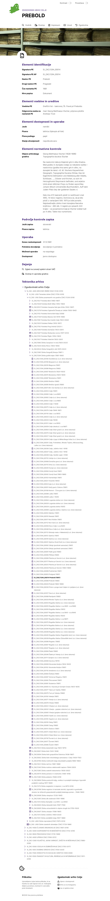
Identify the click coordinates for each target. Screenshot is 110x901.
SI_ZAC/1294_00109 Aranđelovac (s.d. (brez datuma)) (53, 359)
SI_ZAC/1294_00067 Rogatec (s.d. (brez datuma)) (51, 645)
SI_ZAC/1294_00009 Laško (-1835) (46, 497)
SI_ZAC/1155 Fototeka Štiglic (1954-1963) (46, 336)
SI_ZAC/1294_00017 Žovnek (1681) (46, 741)
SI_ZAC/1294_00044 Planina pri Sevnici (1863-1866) (52, 568)
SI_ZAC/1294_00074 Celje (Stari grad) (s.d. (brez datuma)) (54, 433)
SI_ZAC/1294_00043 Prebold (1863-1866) (49, 584)
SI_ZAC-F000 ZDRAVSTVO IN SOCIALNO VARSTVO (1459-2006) (50, 853)
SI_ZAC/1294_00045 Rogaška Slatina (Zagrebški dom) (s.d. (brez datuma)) (60, 635)
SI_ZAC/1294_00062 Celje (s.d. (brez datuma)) (50, 397)
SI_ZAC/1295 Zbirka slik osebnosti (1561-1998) (48, 798)
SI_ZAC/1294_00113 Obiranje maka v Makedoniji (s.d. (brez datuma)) (58, 532)
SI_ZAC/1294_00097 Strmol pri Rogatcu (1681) (50, 677)
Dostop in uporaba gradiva (36, 274)
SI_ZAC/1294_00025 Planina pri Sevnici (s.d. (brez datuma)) (55, 565)
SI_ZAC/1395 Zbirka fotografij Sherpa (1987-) (47, 352)
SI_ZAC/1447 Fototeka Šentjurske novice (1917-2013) (50, 333)
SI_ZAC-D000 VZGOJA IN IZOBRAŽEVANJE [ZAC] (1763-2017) (49, 846)
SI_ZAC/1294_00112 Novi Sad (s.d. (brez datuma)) (51, 523)
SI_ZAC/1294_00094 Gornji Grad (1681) (48, 471)
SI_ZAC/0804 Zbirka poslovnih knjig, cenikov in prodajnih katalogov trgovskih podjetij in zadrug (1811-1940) (59, 781)
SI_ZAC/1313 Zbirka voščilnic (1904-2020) (46, 815)
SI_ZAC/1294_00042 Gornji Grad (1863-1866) (50, 474)
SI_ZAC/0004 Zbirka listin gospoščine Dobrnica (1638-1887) (53, 754)
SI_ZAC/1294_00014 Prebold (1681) (47, 577)
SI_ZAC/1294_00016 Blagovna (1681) (47, 365)
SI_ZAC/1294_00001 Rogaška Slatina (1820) (49, 616)
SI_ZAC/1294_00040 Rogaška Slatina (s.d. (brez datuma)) (54, 629)
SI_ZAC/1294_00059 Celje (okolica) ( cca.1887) (50, 426)
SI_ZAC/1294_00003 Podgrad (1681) (47, 574)
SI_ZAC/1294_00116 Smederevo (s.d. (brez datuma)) (52, 670)
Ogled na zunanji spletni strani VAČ (40, 269)
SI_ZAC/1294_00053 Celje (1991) (45, 391)
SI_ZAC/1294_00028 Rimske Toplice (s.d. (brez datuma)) (54, 599)
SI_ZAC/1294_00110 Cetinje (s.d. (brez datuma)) (51, 458)
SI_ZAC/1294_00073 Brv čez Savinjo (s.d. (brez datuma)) (54, 388)
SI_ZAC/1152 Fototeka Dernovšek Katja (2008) (48, 313)
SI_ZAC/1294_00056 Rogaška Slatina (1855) (49, 609)
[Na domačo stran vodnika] (14, 8)
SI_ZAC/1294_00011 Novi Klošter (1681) (48, 519)
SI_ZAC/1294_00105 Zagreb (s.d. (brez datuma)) (51, 719)
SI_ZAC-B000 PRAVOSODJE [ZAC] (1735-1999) (43, 834)
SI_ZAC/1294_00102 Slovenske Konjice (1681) (50, 667)
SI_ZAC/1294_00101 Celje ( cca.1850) (47, 423)
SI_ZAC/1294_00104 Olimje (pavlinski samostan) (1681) (53, 548)
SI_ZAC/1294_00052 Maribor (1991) (46, 513)
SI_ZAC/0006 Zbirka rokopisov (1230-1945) (47, 795)
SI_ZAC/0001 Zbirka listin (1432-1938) (45, 751)
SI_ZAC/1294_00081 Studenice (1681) (47, 683)
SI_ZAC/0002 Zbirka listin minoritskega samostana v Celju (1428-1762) (56, 758)
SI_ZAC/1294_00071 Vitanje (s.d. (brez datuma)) (51, 699)
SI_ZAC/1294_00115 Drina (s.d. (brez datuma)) (50, 465)
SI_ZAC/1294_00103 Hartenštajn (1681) (48, 477)
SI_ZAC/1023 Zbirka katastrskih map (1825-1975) (49, 748)
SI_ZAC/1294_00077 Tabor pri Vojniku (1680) (50, 690)
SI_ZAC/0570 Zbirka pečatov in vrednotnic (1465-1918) (51, 774)
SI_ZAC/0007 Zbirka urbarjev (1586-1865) (46, 811)
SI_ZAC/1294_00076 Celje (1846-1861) (47, 410)
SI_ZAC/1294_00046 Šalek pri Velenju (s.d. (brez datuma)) (54, 654)
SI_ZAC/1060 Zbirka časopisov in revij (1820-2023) (50, 343)
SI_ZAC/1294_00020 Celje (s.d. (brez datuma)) (50, 417)
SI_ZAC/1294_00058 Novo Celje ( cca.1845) (49, 526)
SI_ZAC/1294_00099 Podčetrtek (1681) (48, 571)
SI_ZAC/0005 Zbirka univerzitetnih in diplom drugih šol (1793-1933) (55, 808)
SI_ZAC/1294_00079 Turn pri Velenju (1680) (49, 693)
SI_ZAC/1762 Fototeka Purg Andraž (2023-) (47, 326)
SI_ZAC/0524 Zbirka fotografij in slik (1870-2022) (49, 349)
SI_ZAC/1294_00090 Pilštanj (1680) (46, 555)
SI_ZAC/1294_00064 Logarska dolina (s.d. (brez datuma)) (54, 500)
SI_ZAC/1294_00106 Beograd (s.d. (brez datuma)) (51, 362)
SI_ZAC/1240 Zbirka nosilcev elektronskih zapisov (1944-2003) (54, 767)
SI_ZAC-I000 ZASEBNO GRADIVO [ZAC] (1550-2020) (45, 850)
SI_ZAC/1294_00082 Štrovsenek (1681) (48, 680)
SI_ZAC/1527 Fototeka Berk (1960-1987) (46, 301)
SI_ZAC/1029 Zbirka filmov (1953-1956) (46, 346)
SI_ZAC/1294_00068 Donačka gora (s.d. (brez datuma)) (53, 461)
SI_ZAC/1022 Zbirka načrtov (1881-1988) (46, 764)
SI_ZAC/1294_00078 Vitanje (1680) (46, 703)
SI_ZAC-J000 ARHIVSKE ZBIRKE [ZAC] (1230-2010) (45, 291)
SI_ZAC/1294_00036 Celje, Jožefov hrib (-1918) (50, 448)
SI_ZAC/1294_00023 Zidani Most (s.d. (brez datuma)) (53, 735)
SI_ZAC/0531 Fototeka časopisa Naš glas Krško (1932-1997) (53, 307)
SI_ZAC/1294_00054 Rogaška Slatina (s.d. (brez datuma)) (54, 603)
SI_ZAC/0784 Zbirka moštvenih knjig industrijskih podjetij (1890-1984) (56, 761)
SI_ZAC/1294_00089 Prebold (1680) (46, 581)
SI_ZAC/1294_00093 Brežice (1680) (46, 381)
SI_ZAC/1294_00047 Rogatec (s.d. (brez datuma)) (51, 648)
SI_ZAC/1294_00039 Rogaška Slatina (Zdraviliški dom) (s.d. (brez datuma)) (60, 638)
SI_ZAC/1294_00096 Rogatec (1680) (47, 641)
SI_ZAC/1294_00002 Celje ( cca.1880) (47, 401)
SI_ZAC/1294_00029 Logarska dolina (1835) (49, 506)
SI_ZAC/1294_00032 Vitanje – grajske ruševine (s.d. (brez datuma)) (57, 709)
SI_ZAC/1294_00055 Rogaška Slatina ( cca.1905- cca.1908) (55, 606)
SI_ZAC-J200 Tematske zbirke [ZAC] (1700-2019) (46, 294)
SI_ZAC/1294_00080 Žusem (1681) (46, 745)
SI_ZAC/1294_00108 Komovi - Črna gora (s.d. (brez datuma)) (55, 490)
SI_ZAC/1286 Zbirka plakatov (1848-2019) (46, 777)
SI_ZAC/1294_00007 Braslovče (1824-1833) (49, 372)
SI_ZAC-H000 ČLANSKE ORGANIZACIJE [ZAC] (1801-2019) (48, 828)
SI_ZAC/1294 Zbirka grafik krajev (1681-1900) (48, 355)
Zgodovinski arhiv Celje (37, 287)
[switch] (66, 3)
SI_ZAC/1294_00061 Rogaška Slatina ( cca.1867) (51, 619)
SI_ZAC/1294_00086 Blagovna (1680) (47, 368)
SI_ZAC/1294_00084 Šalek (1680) (46, 651)
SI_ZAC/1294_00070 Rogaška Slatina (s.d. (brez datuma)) (54, 622)
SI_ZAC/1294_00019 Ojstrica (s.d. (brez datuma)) (51, 539)
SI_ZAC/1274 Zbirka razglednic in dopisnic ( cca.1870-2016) (53, 786)
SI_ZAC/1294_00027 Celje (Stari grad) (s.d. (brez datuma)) (54, 436)
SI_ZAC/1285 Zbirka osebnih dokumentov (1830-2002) (51, 770)
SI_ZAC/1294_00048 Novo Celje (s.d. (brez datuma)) (52, 529)
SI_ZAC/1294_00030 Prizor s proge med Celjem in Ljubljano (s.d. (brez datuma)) (58, 588)
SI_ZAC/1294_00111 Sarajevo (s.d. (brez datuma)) (51, 658)
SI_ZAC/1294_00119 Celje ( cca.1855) (47, 413)
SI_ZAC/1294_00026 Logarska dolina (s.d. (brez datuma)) (54, 503)
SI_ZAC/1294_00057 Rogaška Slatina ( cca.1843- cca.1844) (55, 612)
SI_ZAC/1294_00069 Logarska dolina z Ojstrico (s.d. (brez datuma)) (57, 510)
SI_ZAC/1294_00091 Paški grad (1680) (47, 552)
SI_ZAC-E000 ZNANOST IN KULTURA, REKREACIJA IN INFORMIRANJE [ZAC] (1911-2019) (56, 857)
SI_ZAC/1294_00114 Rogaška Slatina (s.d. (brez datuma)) (54, 625)
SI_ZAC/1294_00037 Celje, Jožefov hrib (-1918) (50, 452)
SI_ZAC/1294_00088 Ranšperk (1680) (47, 596)
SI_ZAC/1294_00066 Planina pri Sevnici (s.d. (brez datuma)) (55, 558)
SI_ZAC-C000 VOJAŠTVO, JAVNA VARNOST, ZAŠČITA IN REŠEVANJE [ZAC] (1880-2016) (56, 842)
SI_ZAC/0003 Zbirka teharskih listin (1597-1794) (48, 805)
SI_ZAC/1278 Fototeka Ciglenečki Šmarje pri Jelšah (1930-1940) (54, 310)
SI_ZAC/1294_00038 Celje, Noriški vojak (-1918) (51, 455)
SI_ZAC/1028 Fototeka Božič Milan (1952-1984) (48, 304)
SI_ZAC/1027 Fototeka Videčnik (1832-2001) (47, 339)
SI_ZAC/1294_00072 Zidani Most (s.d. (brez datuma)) (53, 732)
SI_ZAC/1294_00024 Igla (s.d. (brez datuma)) (50, 484)
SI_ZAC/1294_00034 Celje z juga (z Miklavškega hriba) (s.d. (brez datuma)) (60, 439)
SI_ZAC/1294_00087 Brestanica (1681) (47, 378)
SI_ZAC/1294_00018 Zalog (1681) (45, 722)
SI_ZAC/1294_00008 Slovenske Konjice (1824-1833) (52, 664)
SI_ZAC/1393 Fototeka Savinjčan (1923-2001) (48, 330)
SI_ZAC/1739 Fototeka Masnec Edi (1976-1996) (48, 317)
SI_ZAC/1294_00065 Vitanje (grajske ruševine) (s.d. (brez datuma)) (57, 712)
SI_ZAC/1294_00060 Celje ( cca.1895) (47, 394)
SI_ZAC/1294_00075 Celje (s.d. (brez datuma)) (50, 407)
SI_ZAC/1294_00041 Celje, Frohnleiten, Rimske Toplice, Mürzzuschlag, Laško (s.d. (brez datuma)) (58, 444)
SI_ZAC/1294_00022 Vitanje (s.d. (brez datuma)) (51, 706)
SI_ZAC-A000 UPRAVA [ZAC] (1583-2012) (41, 837)
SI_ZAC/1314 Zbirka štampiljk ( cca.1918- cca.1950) (50, 802)
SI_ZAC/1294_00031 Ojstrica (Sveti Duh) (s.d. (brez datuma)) (55, 542)
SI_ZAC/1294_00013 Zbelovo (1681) (46, 729)
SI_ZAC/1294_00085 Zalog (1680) (46, 725)
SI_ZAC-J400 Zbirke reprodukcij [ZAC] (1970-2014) (47, 821)
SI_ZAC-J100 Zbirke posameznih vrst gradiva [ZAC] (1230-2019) (52, 297)
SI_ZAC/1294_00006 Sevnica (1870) (47, 661)
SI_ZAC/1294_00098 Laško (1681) (46, 494)
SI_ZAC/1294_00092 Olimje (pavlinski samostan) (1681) (53, 545)
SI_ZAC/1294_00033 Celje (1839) (46, 420)
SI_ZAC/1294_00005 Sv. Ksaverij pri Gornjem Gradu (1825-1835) (57, 687)
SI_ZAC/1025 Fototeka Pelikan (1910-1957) (47, 323)
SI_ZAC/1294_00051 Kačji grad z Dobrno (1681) (50, 487)
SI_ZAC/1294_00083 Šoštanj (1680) (46, 674)
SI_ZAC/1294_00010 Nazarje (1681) (46, 516)
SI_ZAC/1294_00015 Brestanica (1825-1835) (49, 375)
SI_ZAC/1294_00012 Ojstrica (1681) (46, 536)
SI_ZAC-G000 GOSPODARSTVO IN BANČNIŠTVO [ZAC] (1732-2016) (51, 831)
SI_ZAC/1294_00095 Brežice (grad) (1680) (49, 384)
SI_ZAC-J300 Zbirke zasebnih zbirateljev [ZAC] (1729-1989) (50, 824)
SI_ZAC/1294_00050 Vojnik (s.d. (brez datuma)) (51, 716)
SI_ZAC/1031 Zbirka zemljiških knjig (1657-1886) (48, 818)
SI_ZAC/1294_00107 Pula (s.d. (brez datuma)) (50, 593)
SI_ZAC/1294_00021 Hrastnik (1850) (47, 481)
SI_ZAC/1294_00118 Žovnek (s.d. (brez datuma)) (51, 738)
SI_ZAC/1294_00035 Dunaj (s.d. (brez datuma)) (50, 468)
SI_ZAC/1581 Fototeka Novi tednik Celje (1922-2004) (50, 320)
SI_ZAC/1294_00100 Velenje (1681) (46, 696)
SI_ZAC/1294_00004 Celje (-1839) (46, 404)
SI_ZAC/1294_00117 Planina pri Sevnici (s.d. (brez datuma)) (55, 561)
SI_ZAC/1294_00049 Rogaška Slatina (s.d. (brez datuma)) (54, 632)
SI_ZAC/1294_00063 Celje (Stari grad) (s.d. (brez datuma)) (54, 430)
